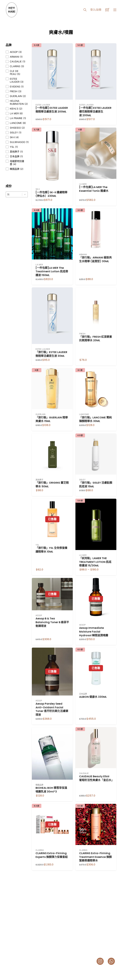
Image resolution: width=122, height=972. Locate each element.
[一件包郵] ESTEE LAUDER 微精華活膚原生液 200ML (52, 109)
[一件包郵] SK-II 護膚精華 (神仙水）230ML (51, 194)
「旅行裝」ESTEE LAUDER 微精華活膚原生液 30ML (51, 354)
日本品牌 (83, 694)
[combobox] (14, 194)
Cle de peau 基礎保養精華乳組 (95, 924)
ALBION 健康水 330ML (93, 697)
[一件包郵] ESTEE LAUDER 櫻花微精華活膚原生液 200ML (95, 111)
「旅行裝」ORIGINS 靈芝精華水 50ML (52, 484)
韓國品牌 (39, 785)
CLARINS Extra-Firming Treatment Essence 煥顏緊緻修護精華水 (95, 856)
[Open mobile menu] (114, 10)
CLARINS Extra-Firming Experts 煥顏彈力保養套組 (52, 855)
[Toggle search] (84, 10)
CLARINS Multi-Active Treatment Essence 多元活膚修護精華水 (52, 925)
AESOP (39, 615)
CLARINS (40, 850)
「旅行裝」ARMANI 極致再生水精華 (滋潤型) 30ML (95, 259)
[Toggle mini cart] (107, 10)
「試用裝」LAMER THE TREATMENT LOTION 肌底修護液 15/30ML (95, 561)
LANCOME (84, 414)
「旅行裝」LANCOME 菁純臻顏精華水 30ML (95, 419)
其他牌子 (39, 479)
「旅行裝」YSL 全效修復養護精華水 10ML (51, 549)
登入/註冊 (95, 9)
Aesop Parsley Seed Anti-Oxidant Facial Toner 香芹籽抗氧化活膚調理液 (52, 709)
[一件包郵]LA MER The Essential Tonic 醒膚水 (93, 189)
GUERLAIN (40, 414)
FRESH (82, 333)
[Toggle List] (25, 194)
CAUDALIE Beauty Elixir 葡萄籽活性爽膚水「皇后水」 (96, 778)
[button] (17, 51)
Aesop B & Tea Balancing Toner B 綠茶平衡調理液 (52, 622)
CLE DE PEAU (85, 919)
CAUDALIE (84, 773)
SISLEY (82, 479)
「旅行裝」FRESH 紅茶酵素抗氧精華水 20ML (95, 338)
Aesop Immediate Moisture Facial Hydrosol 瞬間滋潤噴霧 (93, 631)
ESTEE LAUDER (43, 105)
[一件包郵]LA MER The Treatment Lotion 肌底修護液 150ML (52, 271)
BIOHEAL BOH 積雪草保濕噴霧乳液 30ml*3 (51, 789)
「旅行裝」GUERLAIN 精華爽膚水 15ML (52, 419)
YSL (37, 545)
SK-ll (38, 189)
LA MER (82, 184)
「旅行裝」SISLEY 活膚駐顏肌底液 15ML (95, 484)
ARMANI (83, 254)
